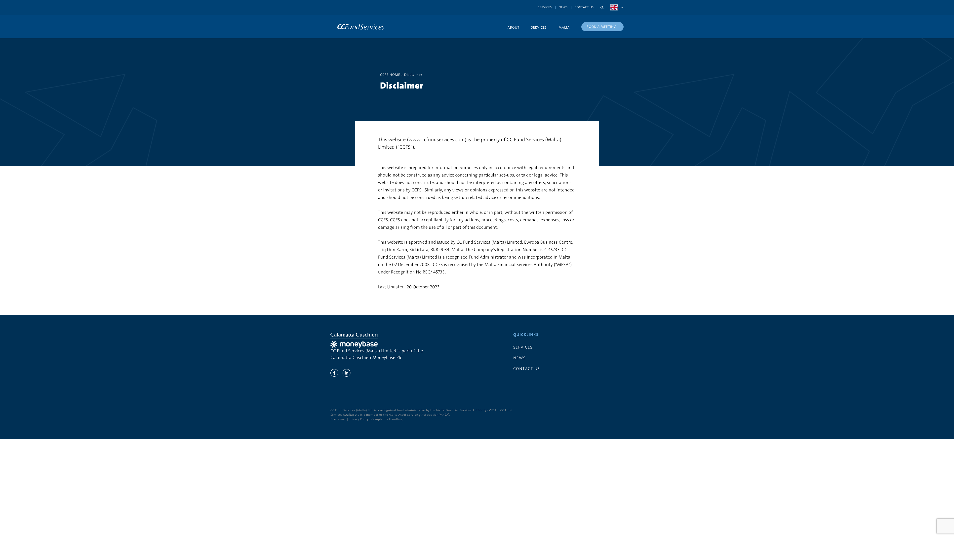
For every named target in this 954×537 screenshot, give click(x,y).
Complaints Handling (387, 419)
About (513, 27)
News (563, 7)
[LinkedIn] (347, 373)
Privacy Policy (359, 419)
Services (545, 7)
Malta (564, 27)
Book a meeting (601, 26)
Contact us (584, 7)
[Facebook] (334, 373)
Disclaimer (338, 419)
